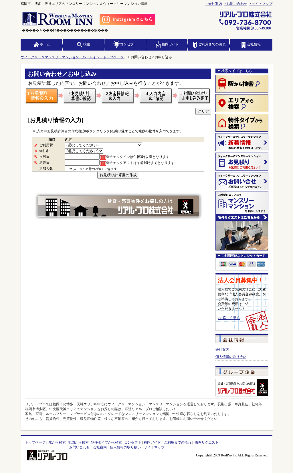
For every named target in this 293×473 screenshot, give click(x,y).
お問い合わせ (79, 447)
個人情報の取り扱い (230, 357)
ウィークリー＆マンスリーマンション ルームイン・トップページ (72, 57)
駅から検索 (57, 442)
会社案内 (222, 350)
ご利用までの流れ (212, 44)
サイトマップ (154, 447)
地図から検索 (78, 442)
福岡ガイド (170, 44)
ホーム (45, 44)
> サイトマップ (260, 4)
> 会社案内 (213, 4)
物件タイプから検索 (106, 442)
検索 (86, 44)
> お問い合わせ (235, 4)
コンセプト (128, 44)
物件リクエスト (207, 442)
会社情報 (254, 44)
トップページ (35, 442)
